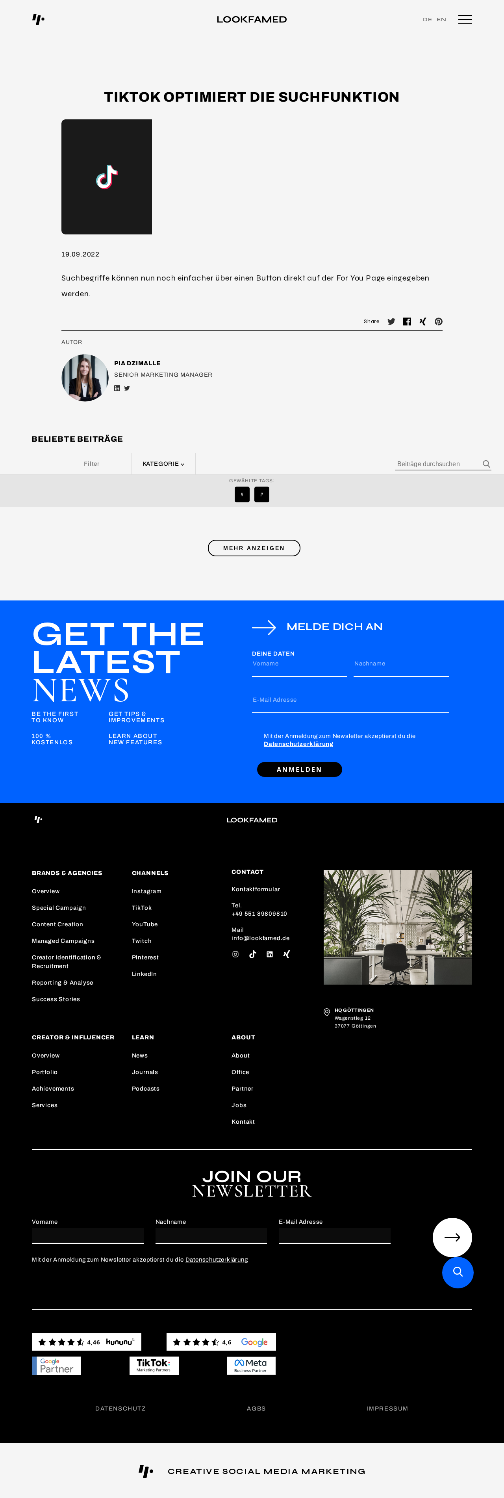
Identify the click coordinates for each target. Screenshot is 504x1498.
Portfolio (45, 1072)
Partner (243, 1088)
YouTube (145, 924)
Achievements (53, 1088)
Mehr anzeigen (254, 548)
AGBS (256, 1408)
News (140, 1055)
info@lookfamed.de (261, 938)
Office (240, 1072)
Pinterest (145, 957)
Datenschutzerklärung (299, 744)
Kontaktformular (256, 889)
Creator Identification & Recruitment (67, 961)
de (427, 19)
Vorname (266, 663)
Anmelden (300, 769)
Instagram (147, 891)
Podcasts (146, 1088)
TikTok (142, 908)
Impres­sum (388, 1408)
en (442, 19)
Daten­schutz (120, 1408)
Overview (45, 891)
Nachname (369, 663)
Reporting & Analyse (62, 982)
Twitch (142, 941)
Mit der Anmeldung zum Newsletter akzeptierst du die (340, 740)
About (241, 1055)
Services (44, 1105)
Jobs (239, 1105)
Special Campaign (59, 908)
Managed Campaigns (63, 941)
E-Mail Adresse (275, 700)
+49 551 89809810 (259, 914)
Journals (145, 1072)
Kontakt (243, 1122)
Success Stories (56, 999)
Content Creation (57, 924)
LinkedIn (144, 974)
